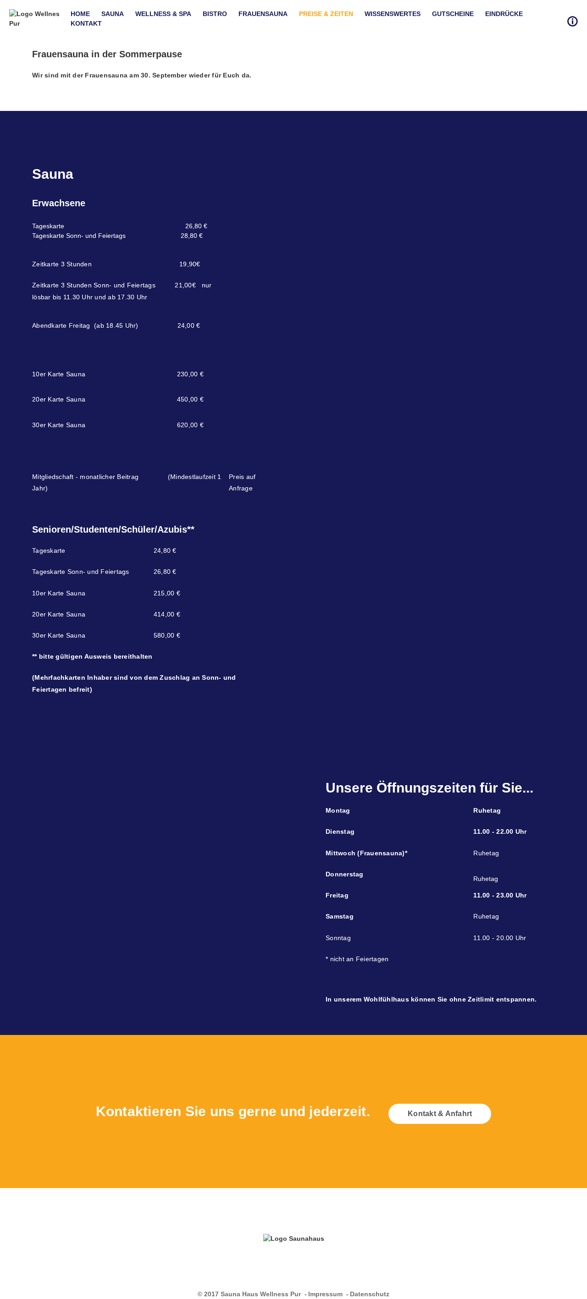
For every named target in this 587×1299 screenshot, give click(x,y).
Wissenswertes (393, 13)
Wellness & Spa (163, 13)
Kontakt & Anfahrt (440, 1113)
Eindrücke (504, 13)
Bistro (215, 13)
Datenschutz (369, 1294)
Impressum (325, 1294)
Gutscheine (453, 13)
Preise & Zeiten (326, 13)
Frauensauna (263, 13)
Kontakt (86, 23)
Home (80, 13)
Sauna (112, 13)
